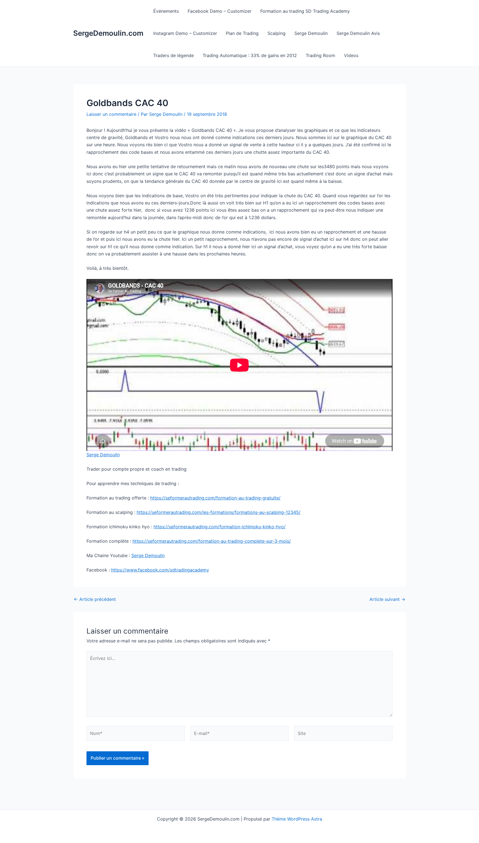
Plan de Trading (242, 33)
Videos (351, 55)
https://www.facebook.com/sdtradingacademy (160, 570)
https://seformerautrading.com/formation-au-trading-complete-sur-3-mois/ (212, 541)
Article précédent (95, 599)
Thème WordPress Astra (297, 819)
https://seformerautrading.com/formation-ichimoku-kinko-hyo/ (220, 526)
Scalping (276, 33)
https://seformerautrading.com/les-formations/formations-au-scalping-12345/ (218, 512)
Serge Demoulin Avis (358, 33)
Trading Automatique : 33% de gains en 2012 (250, 55)
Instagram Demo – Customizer (185, 33)
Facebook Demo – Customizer (219, 11)
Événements (166, 11)
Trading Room (320, 55)
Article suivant (387, 599)
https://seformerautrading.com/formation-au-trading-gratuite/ (215, 498)
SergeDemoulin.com (108, 33)
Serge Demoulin (311, 33)
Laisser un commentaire (111, 114)
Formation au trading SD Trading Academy (305, 11)
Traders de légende (173, 55)
